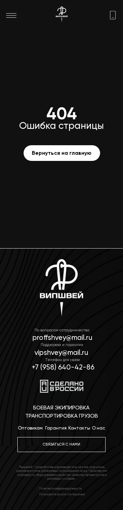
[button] (61, 444)
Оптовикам (30, 428)
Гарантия (56, 428)
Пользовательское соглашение (62, 494)
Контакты (79, 428)
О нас (98, 428)
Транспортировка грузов (61, 415)
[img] (113, 15)
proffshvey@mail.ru (62, 337)
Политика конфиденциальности (60, 488)
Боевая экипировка (61, 407)
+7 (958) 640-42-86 (63, 367)
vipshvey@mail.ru (61, 352)
